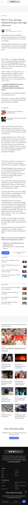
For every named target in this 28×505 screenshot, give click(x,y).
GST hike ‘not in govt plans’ (10, 86)
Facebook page (13, 63)
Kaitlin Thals (8, 29)
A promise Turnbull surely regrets (12, 84)
